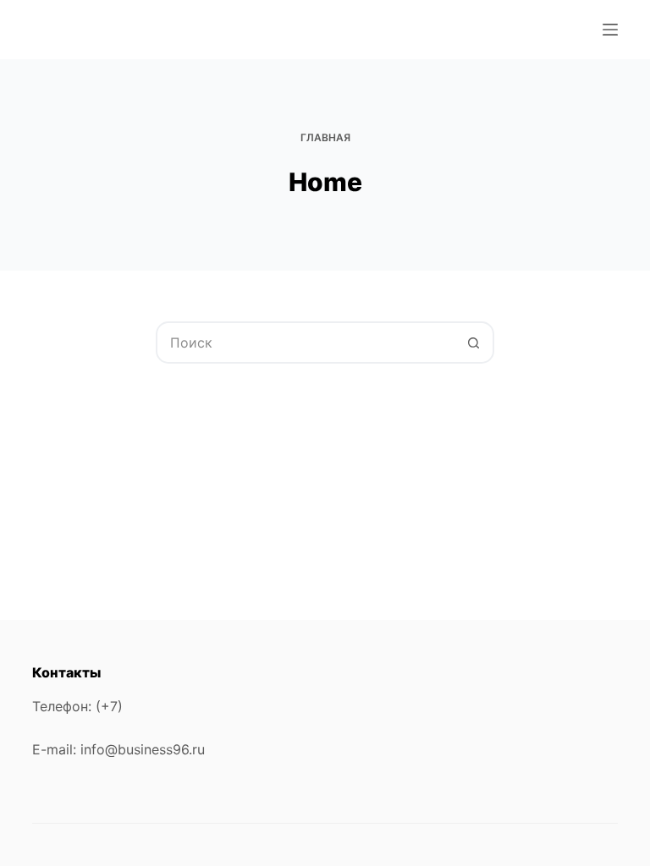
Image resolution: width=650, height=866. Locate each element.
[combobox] (305, 342)
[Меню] (610, 29)
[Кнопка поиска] (473, 342)
